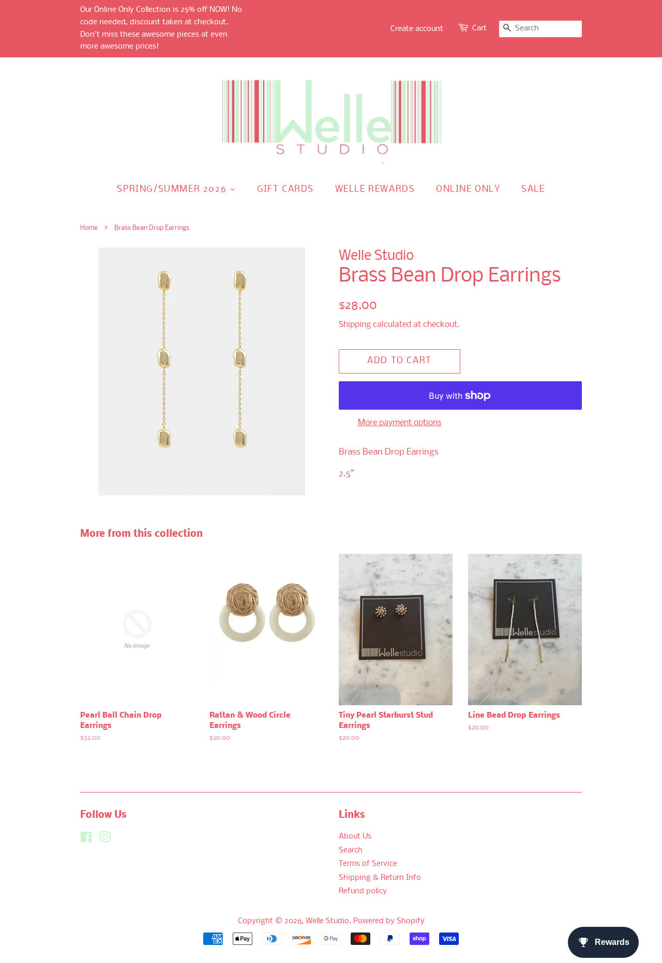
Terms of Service (368, 864)
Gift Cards (285, 189)
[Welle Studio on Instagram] (105, 840)
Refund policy (363, 891)
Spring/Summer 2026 (173, 189)
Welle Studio (327, 921)
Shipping (355, 324)
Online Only (468, 189)
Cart (479, 28)
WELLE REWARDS (375, 189)
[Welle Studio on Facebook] (86, 840)
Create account (416, 29)
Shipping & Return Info (380, 878)
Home (89, 228)
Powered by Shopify (389, 921)
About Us (355, 837)
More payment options (399, 422)
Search (351, 851)
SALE (533, 189)
